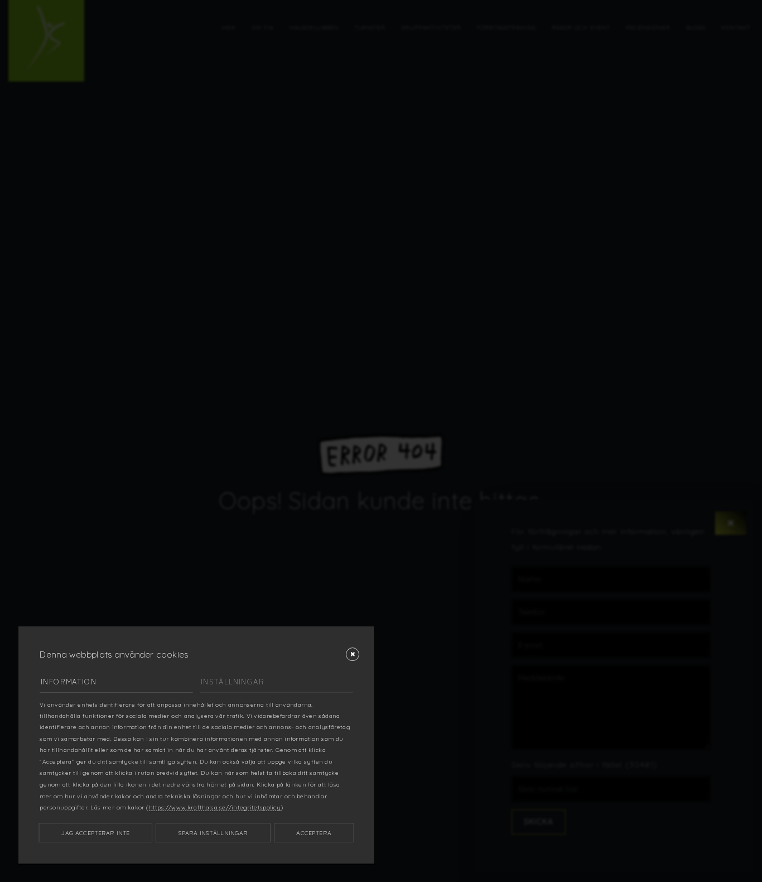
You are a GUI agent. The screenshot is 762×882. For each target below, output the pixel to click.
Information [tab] (69, 681)
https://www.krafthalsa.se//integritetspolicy (215, 807)
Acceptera (313, 832)
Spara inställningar (213, 832)
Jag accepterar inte (95, 832)
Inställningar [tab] (232, 681)
